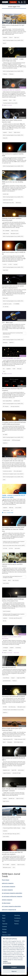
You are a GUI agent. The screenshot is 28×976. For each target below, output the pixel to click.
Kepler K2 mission (14, 230)
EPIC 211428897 (6, 864)
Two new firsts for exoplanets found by (12, 155)
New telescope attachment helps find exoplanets (12, 389)
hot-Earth (15, 264)
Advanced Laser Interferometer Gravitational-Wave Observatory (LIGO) (13, 333)
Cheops (23, 828)
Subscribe (13, 2)
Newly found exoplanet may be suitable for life (13, 253)
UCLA (14, 867)
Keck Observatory (12, 707)
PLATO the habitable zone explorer (11, 358)
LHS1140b (5, 548)
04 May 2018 (23, 726)
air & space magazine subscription (11, 906)
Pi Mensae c (11, 74)
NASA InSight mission (18, 742)
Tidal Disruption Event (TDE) (8, 202)
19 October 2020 (22, 525)
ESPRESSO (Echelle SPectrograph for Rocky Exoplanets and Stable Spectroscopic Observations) (13, 542)
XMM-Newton (18, 202)
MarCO (9, 580)
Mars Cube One (16, 580)
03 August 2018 (22, 755)
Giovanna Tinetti (10, 512)
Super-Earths (5, 270)
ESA (4, 368)
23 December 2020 (22, 456)
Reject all (14, 971)
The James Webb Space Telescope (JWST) (11, 833)
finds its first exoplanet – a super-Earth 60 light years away (13, 60)
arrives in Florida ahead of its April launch (13, 26)
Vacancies (4, 923)
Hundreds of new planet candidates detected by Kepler (11, 219)
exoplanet (5, 132)
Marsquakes (9, 742)
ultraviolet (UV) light (16, 773)
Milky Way (11, 507)
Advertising (17, 915)
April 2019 (23, 87)
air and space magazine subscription (12, 893)
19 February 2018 (22, 22)
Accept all (14, 967)
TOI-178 (4, 621)
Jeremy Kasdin (16, 652)
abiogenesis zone (6, 770)
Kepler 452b (14, 770)
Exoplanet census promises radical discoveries (11, 637)
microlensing (18, 647)
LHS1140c (11, 548)
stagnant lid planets (7, 773)
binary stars (5, 298)
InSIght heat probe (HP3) (8, 739)
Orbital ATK (5, 138)
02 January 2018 (22, 320)
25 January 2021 (22, 596)
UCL (12, 510)
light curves (16, 37)
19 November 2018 (22, 786)
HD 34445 (5, 707)
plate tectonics (21, 770)
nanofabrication (17, 400)
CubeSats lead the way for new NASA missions (12, 565)
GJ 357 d (10, 264)
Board (3, 918)
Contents (4, 926)
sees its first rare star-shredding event (12, 183)
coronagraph (5, 647)
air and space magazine (8, 886)
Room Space (5, 880)
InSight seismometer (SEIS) (19, 739)
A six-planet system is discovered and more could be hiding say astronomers (14, 423)
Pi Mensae (5, 74)
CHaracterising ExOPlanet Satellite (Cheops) (11, 828)
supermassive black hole (8, 199)
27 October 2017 (22, 694)
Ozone (4, 479)
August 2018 (23, 634)
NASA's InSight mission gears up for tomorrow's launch (12, 729)
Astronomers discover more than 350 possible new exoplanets (12, 853)
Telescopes (19, 368)
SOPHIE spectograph (16, 440)
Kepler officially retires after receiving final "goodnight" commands (13, 790)
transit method (6, 583)
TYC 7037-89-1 (6, 306)
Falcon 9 (10, 37)
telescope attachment (15, 406)
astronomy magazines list (9, 909)
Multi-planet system (15, 233)
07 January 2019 (22, 151)
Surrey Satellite (18, 507)
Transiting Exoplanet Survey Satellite (10, 103)
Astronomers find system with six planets (13, 696)
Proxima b (14, 680)
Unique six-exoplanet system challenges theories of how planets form (13, 600)
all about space (6, 903)
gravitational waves (7, 680)
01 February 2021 (22, 283)
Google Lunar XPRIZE (21, 677)
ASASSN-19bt (5, 194)
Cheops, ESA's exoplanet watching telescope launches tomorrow (11, 818)
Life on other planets (18, 471)
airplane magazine (7, 900)
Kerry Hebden (9, 105)
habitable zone (11, 798)
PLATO (14, 368)
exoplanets (5, 37)
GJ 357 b (4, 264)
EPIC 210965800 (6, 230)
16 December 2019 (22, 814)
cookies (5, 961)
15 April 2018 (23, 117)
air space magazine (7, 890)
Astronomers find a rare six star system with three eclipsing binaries (13, 287)
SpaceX (4, 43)
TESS (14, 100)
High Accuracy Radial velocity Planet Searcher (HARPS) (14, 545)
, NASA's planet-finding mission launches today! (12, 121)
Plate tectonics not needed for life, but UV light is (13, 759)
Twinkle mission (6, 510)
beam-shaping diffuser (7, 400)
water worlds (17, 548)
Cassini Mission (6, 337)
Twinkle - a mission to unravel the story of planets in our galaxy (13, 496)
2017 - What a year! (7, 322)
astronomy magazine (7, 883)
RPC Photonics (6, 406)
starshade (5, 650)
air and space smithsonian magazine (12, 896)
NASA (10, 100)
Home (3, 915)
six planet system (6, 440)
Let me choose (7, 963)
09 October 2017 (22, 386)
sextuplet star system (7, 303)
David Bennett (9, 652)
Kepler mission (17, 132)
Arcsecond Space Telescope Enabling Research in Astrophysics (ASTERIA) (12, 577)
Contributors (17, 918)
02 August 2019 (22, 249)
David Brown (9, 373)
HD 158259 (5, 434)
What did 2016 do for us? (9, 667)
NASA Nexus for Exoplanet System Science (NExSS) (13, 474)
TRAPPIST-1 (11, 342)
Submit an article (6, 934)
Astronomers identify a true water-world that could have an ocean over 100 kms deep (13, 529)
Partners (16, 923)
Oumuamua (5, 342)
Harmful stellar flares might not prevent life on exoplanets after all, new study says (14, 460)
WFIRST (10, 650)
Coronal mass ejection (7, 471)
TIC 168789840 (16, 303)
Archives (4, 929)
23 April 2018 (23, 561)
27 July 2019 (23, 216)
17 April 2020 (23, 419)
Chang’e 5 (13, 677)
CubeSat (4, 580)
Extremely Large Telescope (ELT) (15, 618)
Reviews (4, 932)
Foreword (16, 921)
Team (3, 921)
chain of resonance (6, 611)
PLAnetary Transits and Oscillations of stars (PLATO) (13, 709)
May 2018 (23, 355)
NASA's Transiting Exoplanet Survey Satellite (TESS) (13, 40)
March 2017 (23, 493)
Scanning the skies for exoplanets (11, 90)
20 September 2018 (22, 56)
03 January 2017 (22, 665)
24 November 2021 (22, 850)
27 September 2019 (22, 179)
